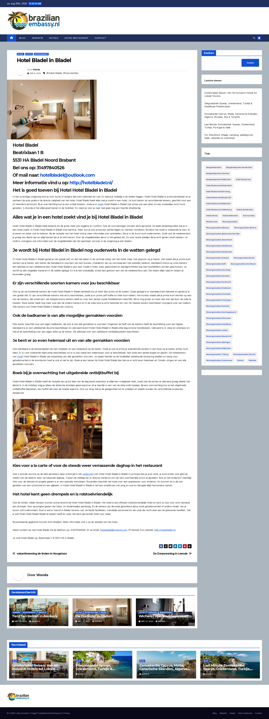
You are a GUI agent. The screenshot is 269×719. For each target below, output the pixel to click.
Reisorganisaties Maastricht (218, 336)
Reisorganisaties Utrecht (244, 354)
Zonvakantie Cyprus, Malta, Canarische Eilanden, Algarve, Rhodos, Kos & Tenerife (163, 668)
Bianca (18, 674)
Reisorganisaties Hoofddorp (218, 324)
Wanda (36, 69)
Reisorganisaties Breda (244, 258)
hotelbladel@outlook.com (67, 175)
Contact (100, 38)
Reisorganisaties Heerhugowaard (221, 312)
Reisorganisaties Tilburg (217, 354)
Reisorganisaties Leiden (217, 330)
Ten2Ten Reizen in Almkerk (34, 616)
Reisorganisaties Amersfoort (219, 240)
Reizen (240, 360)
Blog (22, 38)
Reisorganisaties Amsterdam (219, 252)
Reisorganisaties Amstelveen (219, 246)
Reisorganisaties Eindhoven (218, 288)
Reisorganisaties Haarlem (217, 306)
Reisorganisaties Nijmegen (218, 342)
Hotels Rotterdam (230, 216)
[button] (254, 38)
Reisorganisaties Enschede (218, 294)
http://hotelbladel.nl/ (91, 182)
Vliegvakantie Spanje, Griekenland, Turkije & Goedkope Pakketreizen (96, 668)
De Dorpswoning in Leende (170, 553)
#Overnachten (70, 73)
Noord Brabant (41, 54)
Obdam (103, 612)
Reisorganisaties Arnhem (217, 258)
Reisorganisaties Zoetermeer (219, 360)
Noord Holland (91, 612)
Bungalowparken (213, 167)
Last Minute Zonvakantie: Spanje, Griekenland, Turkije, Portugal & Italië (226, 668)
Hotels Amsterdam (245, 210)
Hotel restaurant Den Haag (218, 191)
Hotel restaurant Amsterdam (219, 185)
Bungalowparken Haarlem (217, 173)
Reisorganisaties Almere (245, 228)
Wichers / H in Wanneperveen (163, 616)
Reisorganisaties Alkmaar (217, 228)
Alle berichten (23, 713)
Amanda (36, 621)
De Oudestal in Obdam (94, 616)
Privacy (67, 713)
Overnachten (249, 216)
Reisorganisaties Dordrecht (218, 282)
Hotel (100, 204)
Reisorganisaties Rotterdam (218, 348)
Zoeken (250, 62)
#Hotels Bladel (54, 73)
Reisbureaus (211, 222)
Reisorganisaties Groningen (218, 300)
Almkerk (16, 612)
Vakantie (37, 38)
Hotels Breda (212, 216)
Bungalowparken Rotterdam (218, 179)
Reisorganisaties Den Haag (218, 270)
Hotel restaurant (76, 38)
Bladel (20, 54)
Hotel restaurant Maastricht (218, 197)
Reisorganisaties (229, 222)
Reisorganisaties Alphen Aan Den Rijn (223, 234)
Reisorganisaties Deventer (218, 276)
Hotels (53, 38)
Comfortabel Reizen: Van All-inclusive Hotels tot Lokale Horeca (35, 668)
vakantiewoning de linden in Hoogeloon (42, 553)
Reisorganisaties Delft (216, 264)
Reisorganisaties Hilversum (218, 318)
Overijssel (152, 612)
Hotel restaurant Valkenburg (219, 210)
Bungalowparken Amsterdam (239, 167)
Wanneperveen (166, 612)
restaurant (87, 474)
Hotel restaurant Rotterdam (218, 204)
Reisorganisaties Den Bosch (243, 264)
